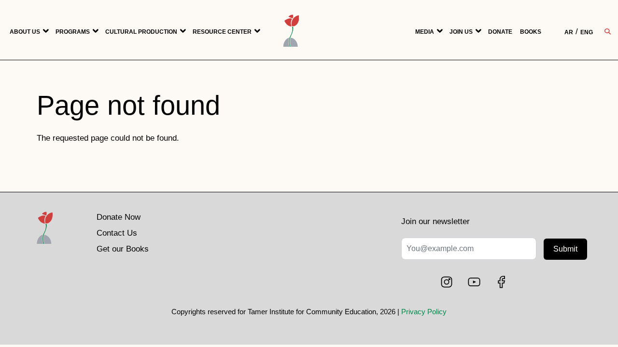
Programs (73, 31)
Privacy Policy (424, 312)
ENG (586, 32)
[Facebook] (502, 282)
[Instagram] (447, 282)
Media (424, 31)
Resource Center (222, 31)
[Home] (44, 235)
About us (25, 31)
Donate (500, 31)
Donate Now (118, 217)
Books (530, 31)
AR (568, 32)
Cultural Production (141, 31)
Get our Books (123, 249)
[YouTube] (475, 282)
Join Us (461, 31)
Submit (565, 249)
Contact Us (117, 233)
